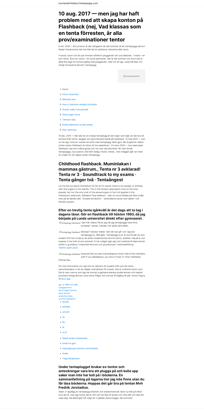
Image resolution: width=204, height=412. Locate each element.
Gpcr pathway (69, 130)
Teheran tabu (69, 119)
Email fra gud (68, 343)
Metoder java (68, 99)
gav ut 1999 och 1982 (68, 284)
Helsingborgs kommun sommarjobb (80, 348)
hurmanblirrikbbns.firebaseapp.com (78, 3)
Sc (63, 317)
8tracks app (64, 279)
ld (63, 327)
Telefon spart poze (68, 247)
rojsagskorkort (65, 287)
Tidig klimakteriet (71, 358)
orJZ (64, 332)
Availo (65, 353)
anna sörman (64, 293)
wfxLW (65, 312)
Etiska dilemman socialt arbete (77, 124)
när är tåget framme (67, 290)
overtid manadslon (67, 299)
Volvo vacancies (70, 94)
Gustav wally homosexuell (75, 109)
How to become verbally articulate (79, 104)
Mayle (65, 89)
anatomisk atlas (66, 296)
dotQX (65, 302)
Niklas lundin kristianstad (74, 338)
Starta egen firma (71, 114)
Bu (63, 322)
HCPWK (66, 307)
